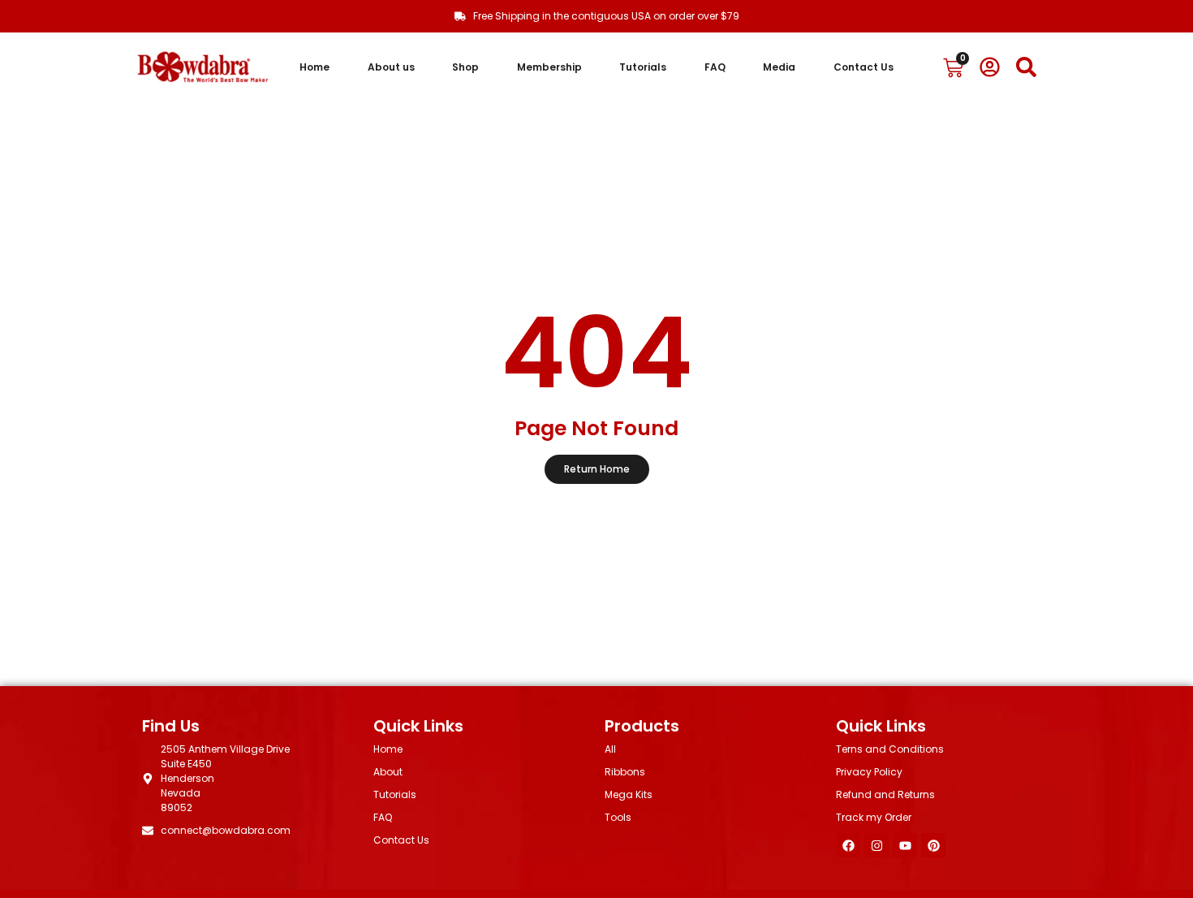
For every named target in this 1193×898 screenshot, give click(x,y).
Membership (549, 67)
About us (391, 67)
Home (314, 67)
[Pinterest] (933, 845)
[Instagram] (876, 845)
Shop (465, 67)
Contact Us (863, 67)
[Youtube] (905, 845)
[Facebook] (848, 845)
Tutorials (642, 67)
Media (779, 67)
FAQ (715, 67)
